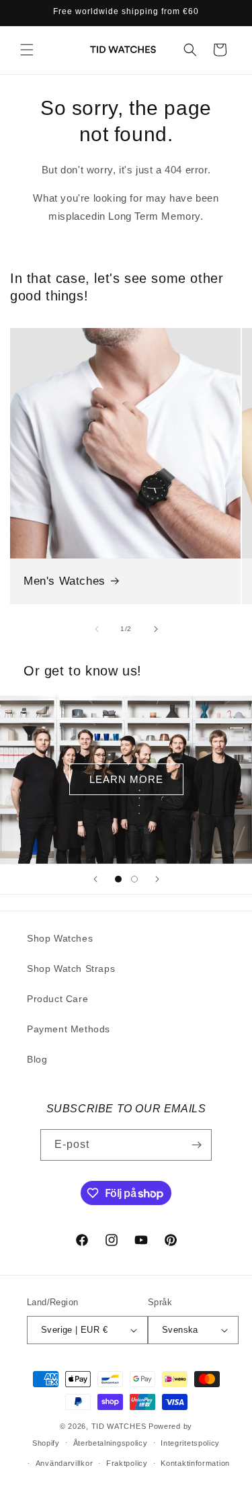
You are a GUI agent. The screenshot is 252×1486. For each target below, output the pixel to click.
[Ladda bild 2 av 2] (134, 879)
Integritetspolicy (190, 1443)
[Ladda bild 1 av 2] (118, 879)
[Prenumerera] (196, 1145)
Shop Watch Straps (71, 968)
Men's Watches (65, 581)
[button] (27, 50)
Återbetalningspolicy (110, 1443)
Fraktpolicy (127, 1463)
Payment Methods (68, 1029)
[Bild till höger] (156, 629)
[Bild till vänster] (97, 629)
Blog (37, 1059)
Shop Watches (60, 938)
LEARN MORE (126, 779)
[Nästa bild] (157, 879)
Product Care (57, 998)
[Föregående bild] (95, 879)
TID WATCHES (118, 1426)
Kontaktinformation (195, 1463)
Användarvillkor (64, 1463)
